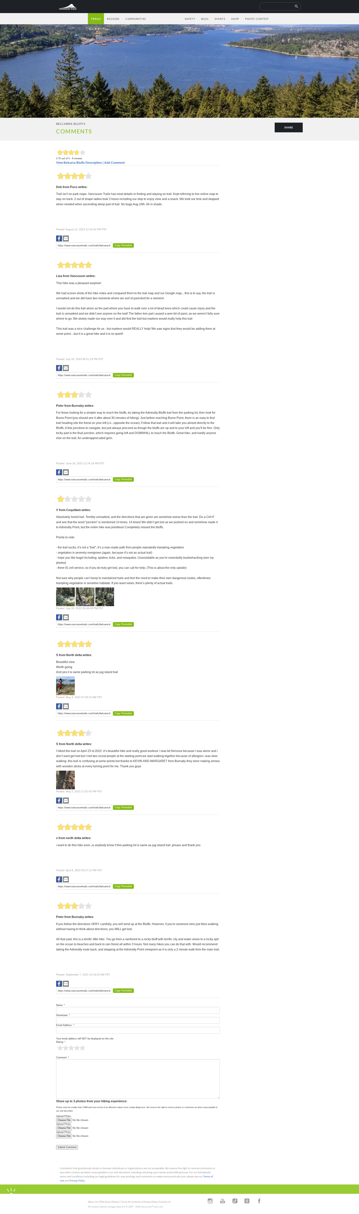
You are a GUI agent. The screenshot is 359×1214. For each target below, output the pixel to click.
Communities (135, 18)
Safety (190, 18)
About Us (93, 1201)
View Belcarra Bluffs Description (79, 162)
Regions (113, 18)
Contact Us (165, 1201)
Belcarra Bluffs (70, 123)
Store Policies (112, 1201)
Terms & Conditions (131, 1201)
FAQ (101, 1201)
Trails (96, 18)
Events (220, 18)
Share (288, 127)
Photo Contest (257, 18)
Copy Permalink (123, 245)
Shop (235, 18)
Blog (204, 18)
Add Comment (114, 162)
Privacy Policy (77, 1180)
